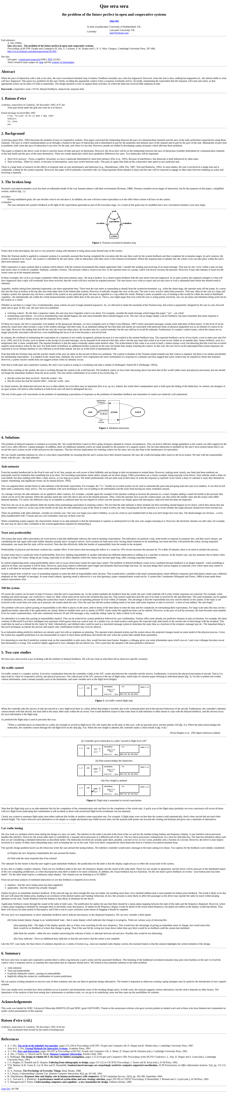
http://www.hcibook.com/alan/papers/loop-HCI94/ (32, 51)
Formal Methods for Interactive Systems (46, 1048)
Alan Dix (114, 21)
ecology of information (63, 62)
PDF (50, 59)
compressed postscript (29, 59)
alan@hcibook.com (119, 33)
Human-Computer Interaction (66, 1054)
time (41, 62)
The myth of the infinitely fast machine (38, 1045)
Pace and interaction (28, 1051)
